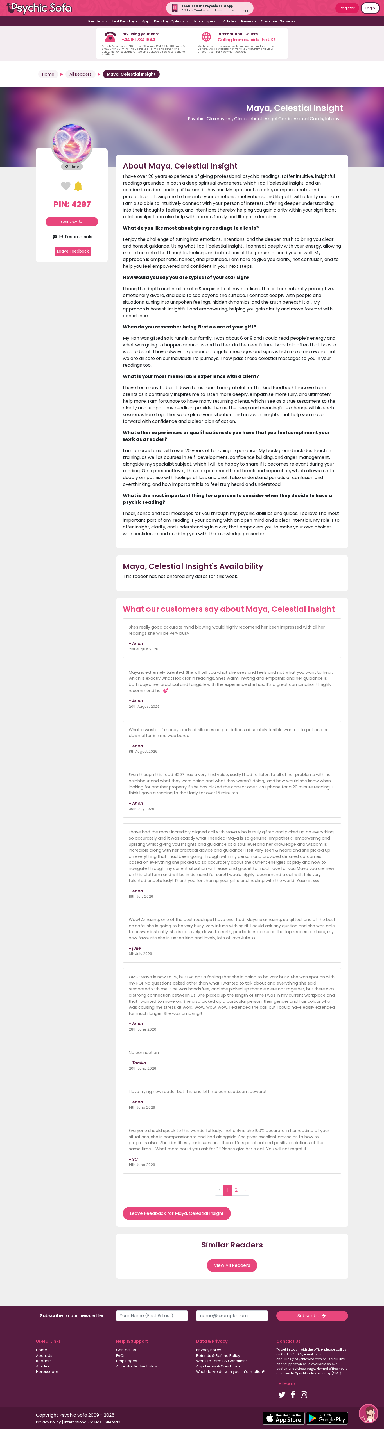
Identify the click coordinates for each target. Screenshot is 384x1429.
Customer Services (278, 21)
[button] (368, 1413)
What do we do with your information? (230, 1371)
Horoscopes (47, 1371)
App (146, 21)
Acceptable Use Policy (136, 1366)
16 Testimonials (75, 236)
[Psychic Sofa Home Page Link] (42, 8)
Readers (44, 1360)
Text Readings (124, 21)
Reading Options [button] (170, 21)
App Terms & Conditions (218, 1366)
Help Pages (126, 1360)
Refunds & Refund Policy (218, 1355)
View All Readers (232, 1265)
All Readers (80, 74)
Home (48, 74)
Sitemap (112, 1422)
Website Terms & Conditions (222, 1360)
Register (347, 8)
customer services (291, 1368)
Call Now (69, 221)
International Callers (82, 1422)
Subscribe (308, 1315)
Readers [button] (96, 21)
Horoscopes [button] (204, 21)
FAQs (120, 1355)
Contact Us (126, 1350)
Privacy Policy (208, 1350)
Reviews (248, 21)
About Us (44, 1355)
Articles (230, 21)
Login (370, 8)
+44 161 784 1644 (138, 40)
